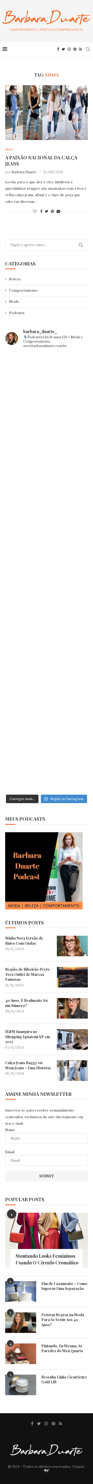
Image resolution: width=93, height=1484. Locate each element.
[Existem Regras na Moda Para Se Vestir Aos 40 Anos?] (20, 1322)
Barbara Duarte (24, 172)
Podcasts (17, 312)
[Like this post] (35, 211)
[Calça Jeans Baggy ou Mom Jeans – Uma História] (72, 1070)
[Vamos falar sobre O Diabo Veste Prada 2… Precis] (46, 524)
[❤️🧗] (46, 475)
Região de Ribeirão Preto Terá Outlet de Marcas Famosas (27, 974)
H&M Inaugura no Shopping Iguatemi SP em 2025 (27, 1036)
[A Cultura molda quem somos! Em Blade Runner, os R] (46, 670)
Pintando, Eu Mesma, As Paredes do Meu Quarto (62, 1348)
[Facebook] (58, 49)
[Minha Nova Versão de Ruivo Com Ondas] (72, 946)
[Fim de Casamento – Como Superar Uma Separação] (20, 1291)
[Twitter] (63, 49)
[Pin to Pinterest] (52, 211)
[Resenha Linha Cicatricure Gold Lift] (20, 1385)
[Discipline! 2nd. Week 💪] (46, 426)
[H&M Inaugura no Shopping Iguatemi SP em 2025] (72, 1039)
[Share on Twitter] (46, 211)
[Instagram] (69, 49)
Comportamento (23, 290)
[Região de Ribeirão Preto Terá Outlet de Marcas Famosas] (72, 977)
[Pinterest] (74, 49)
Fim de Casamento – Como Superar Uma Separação (64, 1286)
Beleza (14, 279)
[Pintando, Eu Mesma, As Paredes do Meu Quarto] (20, 1353)
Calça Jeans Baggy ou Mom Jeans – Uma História (28, 1065)
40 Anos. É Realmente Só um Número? (26, 1003)
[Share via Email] (58, 211)
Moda (14, 301)
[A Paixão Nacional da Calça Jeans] (46, 112)
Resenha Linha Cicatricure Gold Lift (64, 1380)
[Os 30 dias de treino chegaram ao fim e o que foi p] (46, 377)
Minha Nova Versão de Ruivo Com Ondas (24, 941)
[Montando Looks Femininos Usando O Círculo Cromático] (46, 1240)
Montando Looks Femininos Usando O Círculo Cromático (47, 1259)
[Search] (87, 49)
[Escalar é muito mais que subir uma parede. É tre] (46, 767)
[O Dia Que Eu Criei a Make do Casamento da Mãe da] (46, 718)
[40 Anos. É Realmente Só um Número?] (72, 1008)
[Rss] (80, 49)
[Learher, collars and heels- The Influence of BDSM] (46, 572)
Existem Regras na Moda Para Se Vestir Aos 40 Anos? (62, 1319)
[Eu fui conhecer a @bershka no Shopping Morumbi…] (46, 621)
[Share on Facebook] (41, 211)
